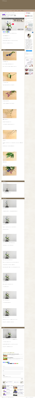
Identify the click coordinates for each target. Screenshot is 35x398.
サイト (3, 374)
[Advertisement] (17, 6)
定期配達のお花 (3, 14)
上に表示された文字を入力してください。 (7, 376)
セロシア (15, 14)
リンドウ (10, 14)
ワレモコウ (12, 14)
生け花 (6, 14)
